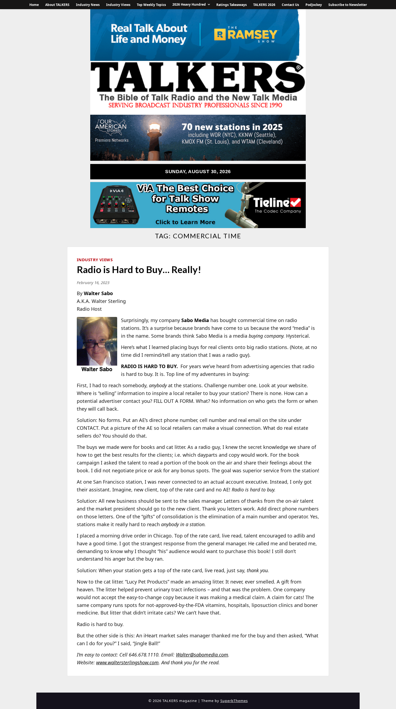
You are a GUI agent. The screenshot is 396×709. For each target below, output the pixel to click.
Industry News (88, 4)
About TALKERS (57, 4)
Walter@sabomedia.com (202, 654)
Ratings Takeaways (231, 4)
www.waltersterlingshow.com (127, 662)
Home (34, 4)
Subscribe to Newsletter (347, 4)
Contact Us (290, 4)
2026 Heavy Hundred (189, 4)
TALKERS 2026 (264, 4)
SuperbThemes (234, 700)
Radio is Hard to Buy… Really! (139, 269)
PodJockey (313, 4)
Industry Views (118, 4)
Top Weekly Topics (151, 4)
